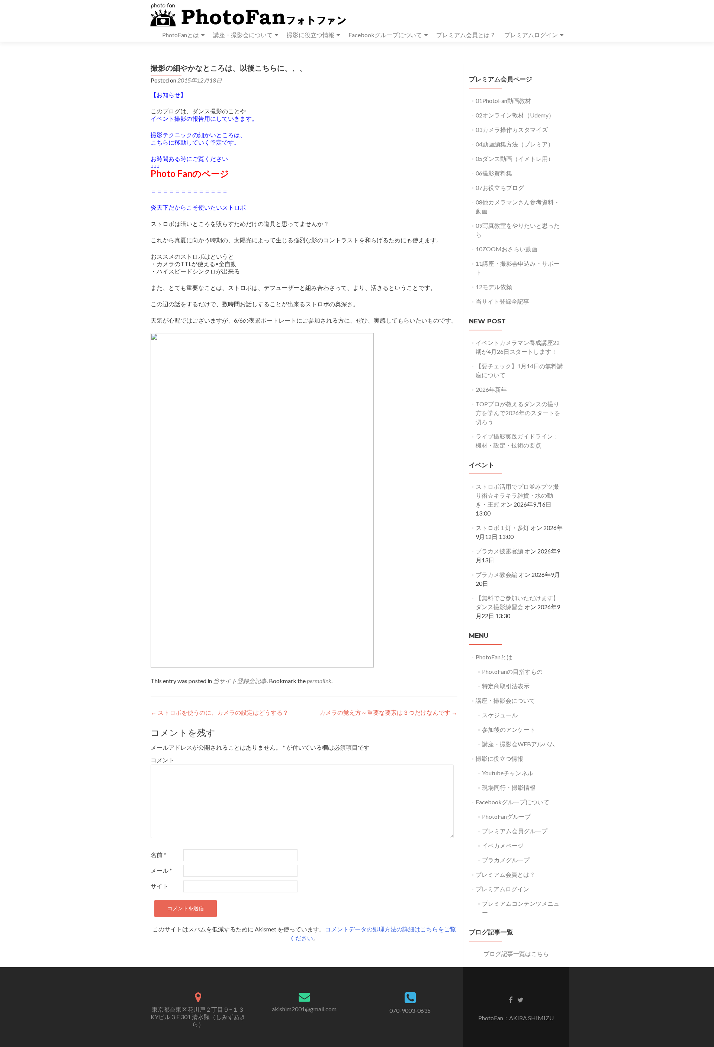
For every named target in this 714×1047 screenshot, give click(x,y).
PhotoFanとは (180, 34)
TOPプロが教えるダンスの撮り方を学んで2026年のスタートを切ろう (518, 412)
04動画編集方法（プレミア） (515, 144)
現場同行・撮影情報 (509, 787)
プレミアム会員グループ (514, 830)
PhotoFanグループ (506, 816)
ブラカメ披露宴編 (499, 551)
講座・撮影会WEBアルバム (518, 743)
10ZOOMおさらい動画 (506, 248)
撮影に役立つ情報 (310, 34)
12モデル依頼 (494, 286)
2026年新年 (491, 389)
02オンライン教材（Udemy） (515, 115)
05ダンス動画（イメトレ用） (515, 158)
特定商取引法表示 (506, 685)
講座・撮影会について (243, 34)
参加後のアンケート (509, 729)
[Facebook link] (510, 999)
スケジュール (500, 714)
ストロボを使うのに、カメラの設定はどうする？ (220, 712)
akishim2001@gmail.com (304, 1008)
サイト (159, 885)
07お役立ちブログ (500, 187)
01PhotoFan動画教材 (503, 100)
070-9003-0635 (410, 1010)
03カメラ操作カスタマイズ (512, 129)
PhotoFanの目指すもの (512, 671)
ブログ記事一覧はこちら (516, 953)
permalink (319, 680)
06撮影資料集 (494, 173)
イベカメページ (503, 845)
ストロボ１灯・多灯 (502, 527)
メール (161, 870)
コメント (162, 759)
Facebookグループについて (385, 34)
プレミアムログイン (531, 34)
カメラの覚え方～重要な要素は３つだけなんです (388, 712)
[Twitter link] (520, 999)
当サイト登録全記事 (240, 680)
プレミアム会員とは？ (466, 34)
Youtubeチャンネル (507, 772)
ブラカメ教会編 (496, 574)
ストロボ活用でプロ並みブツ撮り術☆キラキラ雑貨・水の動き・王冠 (517, 495)
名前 (158, 854)
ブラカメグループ (506, 859)
